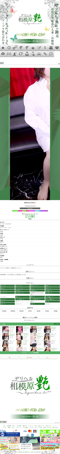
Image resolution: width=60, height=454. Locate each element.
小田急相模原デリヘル (25, 352)
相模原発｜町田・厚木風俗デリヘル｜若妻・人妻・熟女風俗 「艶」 (29, 451)
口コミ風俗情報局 (34, 352)
